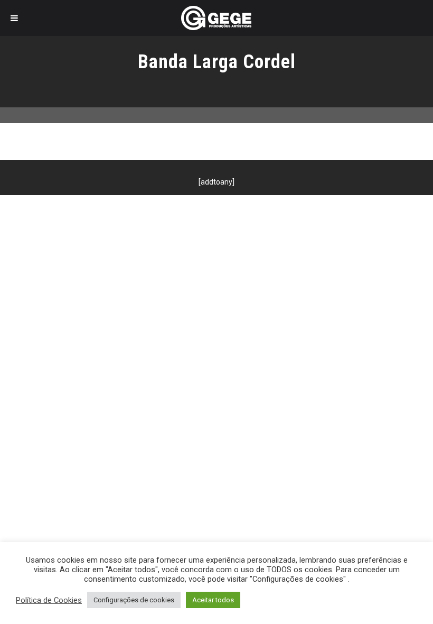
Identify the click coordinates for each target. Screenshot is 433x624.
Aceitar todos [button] (213, 600)
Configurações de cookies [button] (133, 600)
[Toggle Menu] (14, 18)
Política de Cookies (49, 600)
